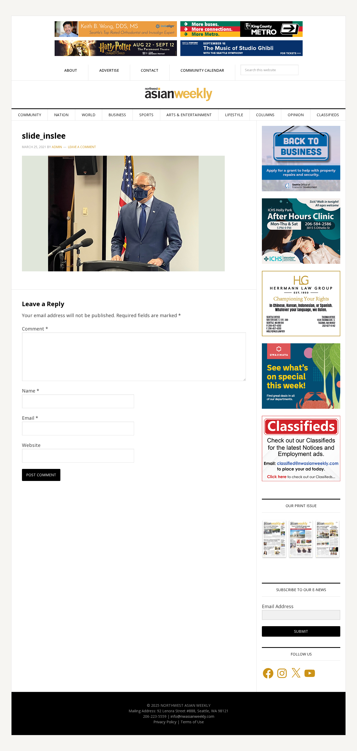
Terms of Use (192, 721)
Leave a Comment (82, 147)
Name (30, 391)
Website (31, 445)
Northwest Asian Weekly (178, 94)
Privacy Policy (164, 721)
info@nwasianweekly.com (192, 716)
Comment (35, 329)
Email (30, 418)
